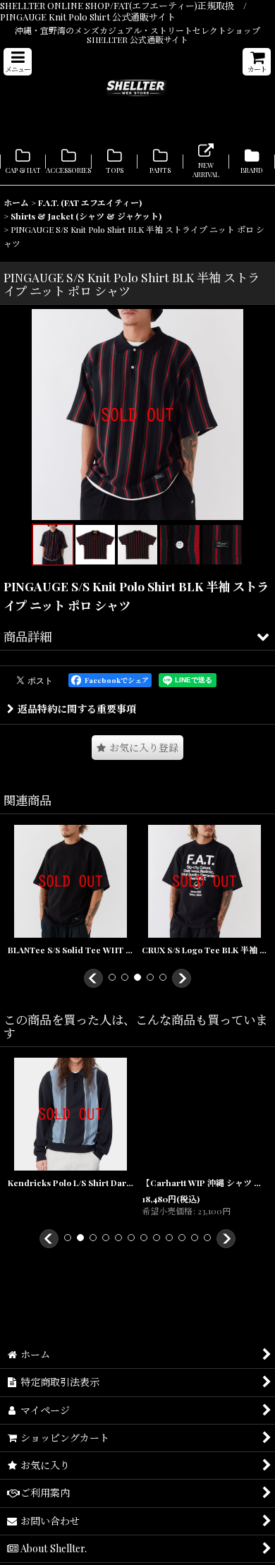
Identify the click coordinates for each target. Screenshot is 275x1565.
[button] (18, 61)
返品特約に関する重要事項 (77, 708)
